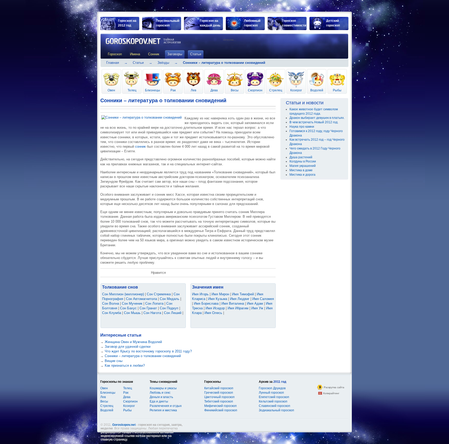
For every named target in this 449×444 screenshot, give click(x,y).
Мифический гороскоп (220, 406)
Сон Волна (110, 303)
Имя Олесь (213, 313)
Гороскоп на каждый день (210, 23)
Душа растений (300, 157)
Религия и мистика (163, 410)
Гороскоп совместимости (294, 23)
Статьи (138, 63)
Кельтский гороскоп (273, 401)
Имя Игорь (200, 294)
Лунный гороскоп (271, 392)
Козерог (296, 90)
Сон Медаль (169, 299)
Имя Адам (255, 303)
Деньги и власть (161, 397)
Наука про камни (301, 126)
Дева (214, 90)
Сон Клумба (111, 313)
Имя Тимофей (243, 294)
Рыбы (337, 90)
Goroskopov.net (124, 425)
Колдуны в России (302, 161)
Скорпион (255, 90)
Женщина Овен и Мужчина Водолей (133, 342)
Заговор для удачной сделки (127, 347)
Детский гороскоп (333, 23)
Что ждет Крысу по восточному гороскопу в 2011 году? (148, 351)
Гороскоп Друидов (272, 388)
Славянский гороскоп (274, 406)
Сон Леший (172, 313)
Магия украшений (302, 166)
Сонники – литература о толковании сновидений (143, 356)
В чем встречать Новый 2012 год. (313, 122)
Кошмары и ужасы (163, 388)
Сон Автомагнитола (141, 299)
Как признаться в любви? (125, 365)
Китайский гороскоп (218, 388)
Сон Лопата (154, 303)
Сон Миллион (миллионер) (123, 294)
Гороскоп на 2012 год (127, 23)
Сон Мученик (132, 303)
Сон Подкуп (169, 308)
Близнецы (152, 90)
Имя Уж (257, 308)
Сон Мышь (132, 313)
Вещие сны (113, 361)
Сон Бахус (128, 308)
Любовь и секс (160, 392)
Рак (173, 90)
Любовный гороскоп (252, 23)
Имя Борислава (206, 303)
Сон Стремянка (159, 294)
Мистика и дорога (302, 174)
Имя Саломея (263, 299)
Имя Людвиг (239, 299)
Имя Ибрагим (238, 308)
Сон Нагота (152, 313)
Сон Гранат (148, 308)
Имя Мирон (220, 294)
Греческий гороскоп (218, 392)
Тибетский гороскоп (218, 401)
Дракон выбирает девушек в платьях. (317, 118)
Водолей (316, 90)
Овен (111, 90)
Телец (132, 90)
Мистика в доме (301, 170)
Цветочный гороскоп (219, 397)
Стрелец (275, 90)
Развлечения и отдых (166, 406)
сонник (140, 146)
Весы (235, 90)
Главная (112, 63)
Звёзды (163, 63)
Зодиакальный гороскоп (276, 410)
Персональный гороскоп (167, 23)
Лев (193, 90)
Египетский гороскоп (274, 397)
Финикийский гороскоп (220, 410)
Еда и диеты (159, 401)
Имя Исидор (215, 308)
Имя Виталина (232, 303)
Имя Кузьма (217, 299)
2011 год (279, 382)
